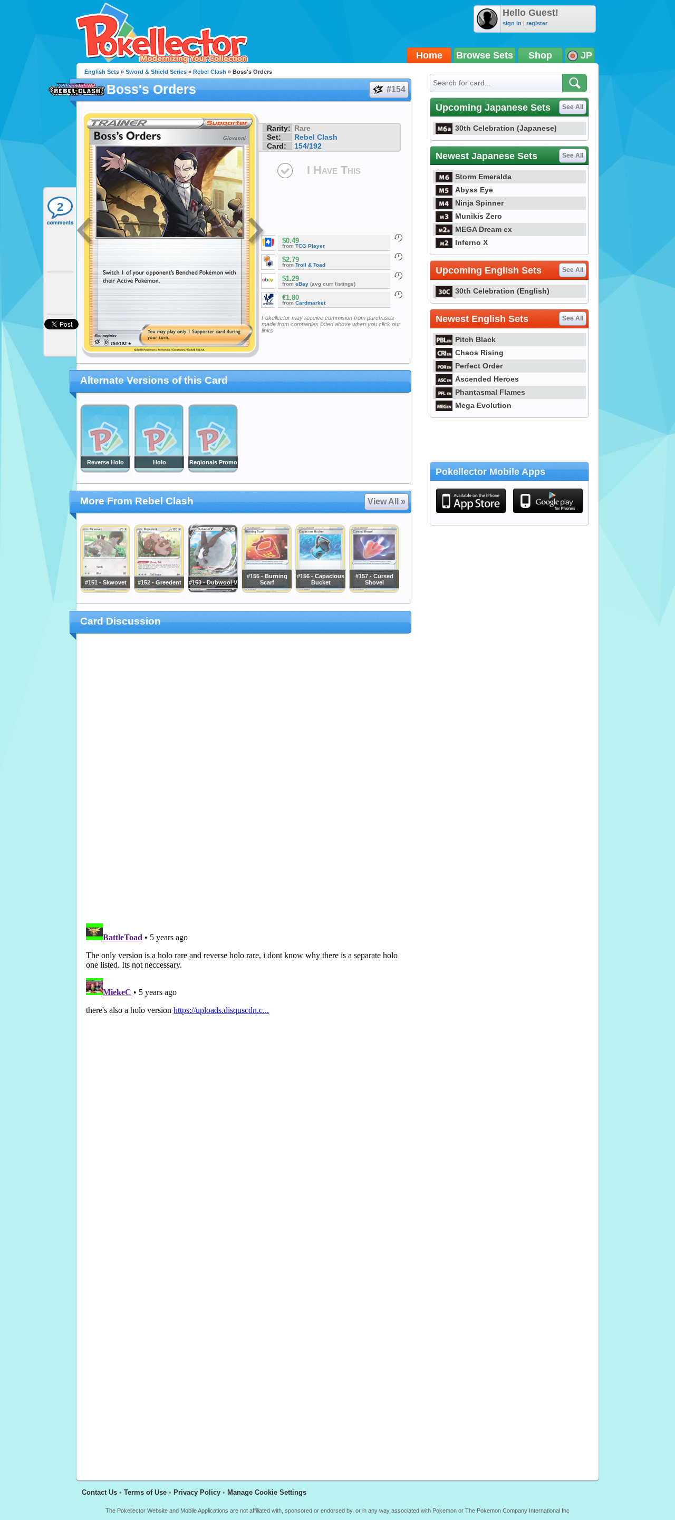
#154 (396, 89)
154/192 (308, 146)
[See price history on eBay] (398, 275)
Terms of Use (145, 1492)
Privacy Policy (196, 1492)
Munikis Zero (478, 216)
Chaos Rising (479, 352)
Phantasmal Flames (490, 392)
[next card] (257, 232)
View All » (387, 501)
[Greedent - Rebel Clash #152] (158, 590)
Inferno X (471, 242)
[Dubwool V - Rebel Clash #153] (212, 590)
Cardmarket (310, 303)
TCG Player (310, 246)
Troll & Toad (310, 265)
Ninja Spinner (479, 203)
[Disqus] (244, 1051)
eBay (301, 284)
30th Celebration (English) (502, 291)
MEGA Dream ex (483, 229)
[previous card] (85, 232)
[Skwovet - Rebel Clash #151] (105, 590)
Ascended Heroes (487, 379)
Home (429, 55)
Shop (540, 55)
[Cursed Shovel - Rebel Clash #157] (374, 590)
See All (572, 107)
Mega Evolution (483, 405)
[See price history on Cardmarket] (398, 294)
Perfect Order (479, 366)
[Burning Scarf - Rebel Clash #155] (266, 590)
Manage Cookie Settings (266, 1492)
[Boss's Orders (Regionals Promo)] (212, 470)
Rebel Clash (209, 72)
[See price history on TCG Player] (398, 237)
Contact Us (99, 1492)
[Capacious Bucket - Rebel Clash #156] (320, 590)
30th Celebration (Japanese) (506, 128)
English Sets (101, 72)
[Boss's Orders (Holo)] (158, 470)
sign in (512, 23)
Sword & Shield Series (156, 72)
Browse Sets (484, 55)
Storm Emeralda (483, 176)
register (536, 23)
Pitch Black (475, 339)
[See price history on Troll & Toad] (398, 256)
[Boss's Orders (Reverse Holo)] (105, 470)
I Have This (334, 170)
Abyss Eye (474, 190)
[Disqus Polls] (244, 779)
